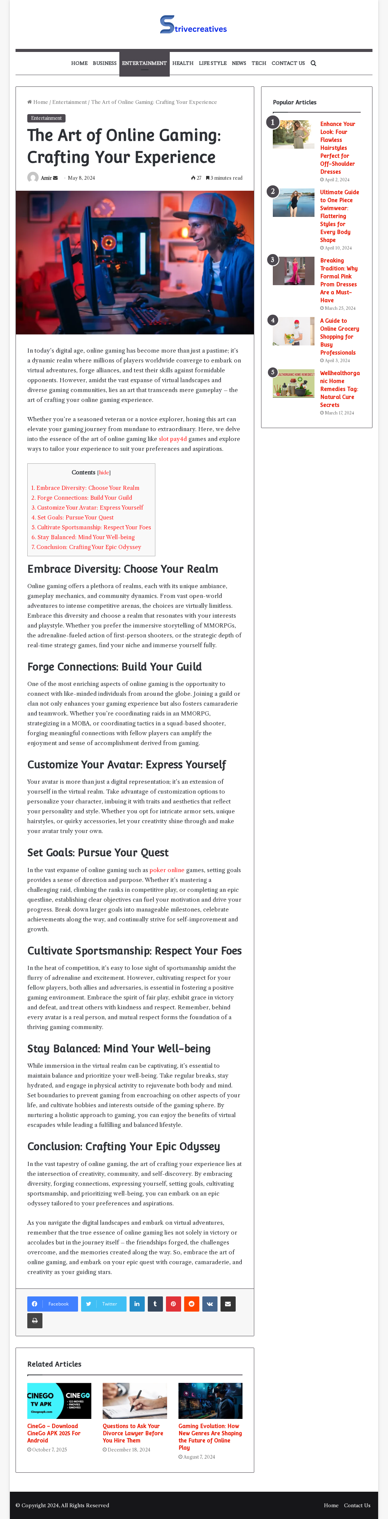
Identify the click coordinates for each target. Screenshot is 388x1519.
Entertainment (144, 63)
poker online (167, 870)
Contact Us (288, 63)
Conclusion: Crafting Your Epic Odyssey (86, 547)
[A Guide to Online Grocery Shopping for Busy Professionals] (293, 331)
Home (79, 63)
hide (104, 472)
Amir (46, 178)
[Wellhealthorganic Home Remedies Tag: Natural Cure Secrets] (293, 383)
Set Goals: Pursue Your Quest (72, 517)
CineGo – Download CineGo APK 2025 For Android (54, 1433)
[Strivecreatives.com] (194, 24)
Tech (259, 63)
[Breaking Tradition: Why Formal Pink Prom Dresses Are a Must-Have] (293, 271)
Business (105, 63)
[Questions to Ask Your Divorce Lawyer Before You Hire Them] (135, 1401)
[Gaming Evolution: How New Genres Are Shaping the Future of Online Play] (210, 1401)
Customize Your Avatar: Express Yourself (87, 507)
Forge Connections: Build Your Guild (81, 497)
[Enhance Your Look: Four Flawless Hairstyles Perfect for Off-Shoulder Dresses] (293, 134)
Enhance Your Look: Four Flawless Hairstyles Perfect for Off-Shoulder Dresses (337, 148)
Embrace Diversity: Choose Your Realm (85, 488)
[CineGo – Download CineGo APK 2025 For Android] (59, 1401)
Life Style (213, 63)
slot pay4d (173, 439)
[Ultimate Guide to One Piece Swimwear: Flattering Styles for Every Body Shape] (293, 202)
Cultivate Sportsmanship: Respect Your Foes (91, 527)
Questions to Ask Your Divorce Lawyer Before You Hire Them (133, 1433)
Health (183, 63)
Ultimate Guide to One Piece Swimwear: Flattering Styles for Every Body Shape (339, 216)
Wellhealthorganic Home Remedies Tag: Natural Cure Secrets (340, 389)
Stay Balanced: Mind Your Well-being (83, 537)
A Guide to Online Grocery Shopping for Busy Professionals (339, 337)
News (239, 63)
